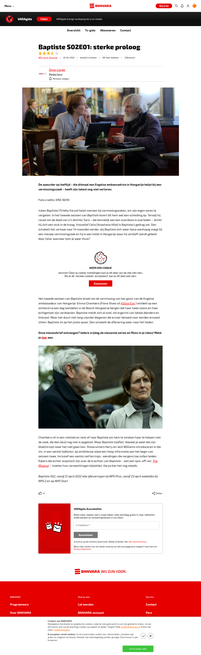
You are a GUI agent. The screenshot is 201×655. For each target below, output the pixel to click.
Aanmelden (86, 534)
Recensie (53, 57)
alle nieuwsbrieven (137, 541)
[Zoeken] (176, 6)
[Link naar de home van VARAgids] (9, 19)
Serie (46, 57)
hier (44, 337)
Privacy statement (82, 549)
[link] (42, 74)
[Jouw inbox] (182, 5)
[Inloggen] (188, 6)
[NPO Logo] (194, 6)
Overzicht (73, 30)
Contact (125, 30)
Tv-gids (90, 30)
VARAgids (25, 19)
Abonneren (108, 30)
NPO (40, 57)
